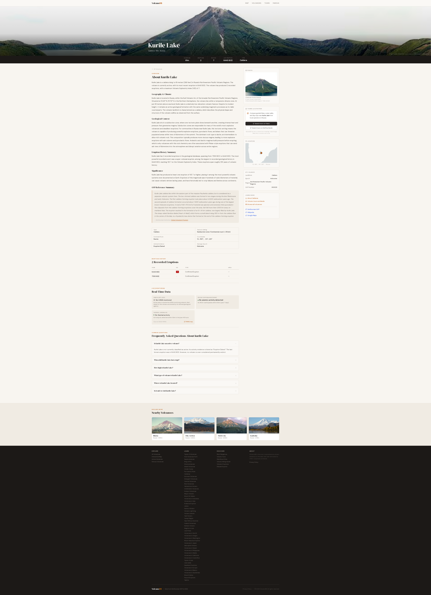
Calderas (187, 474)
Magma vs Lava (189, 528)
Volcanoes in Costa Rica (192, 558)
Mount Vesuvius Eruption (192, 541)
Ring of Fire (187, 462)
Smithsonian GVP (253, 209)
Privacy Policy (253, 462)
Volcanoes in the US (190, 533)
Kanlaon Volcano (189, 526)
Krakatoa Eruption (190, 503)
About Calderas (252, 198)
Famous (276, 3)
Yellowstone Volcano (190, 486)
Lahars (186, 506)
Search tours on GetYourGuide (262, 128)
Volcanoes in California (191, 555)
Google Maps (252, 215)
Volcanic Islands (189, 513)
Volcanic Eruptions (223, 464)
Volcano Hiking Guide (223, 462)
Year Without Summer (191, 521)
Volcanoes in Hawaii (190, 548)
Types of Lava (188, 560)
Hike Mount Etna (222, 459)
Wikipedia (250, 212)
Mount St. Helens (189, 496)
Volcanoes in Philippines (192, 550)
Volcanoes (256, 3)
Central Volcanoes (190, 481)
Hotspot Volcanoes (190, 491)
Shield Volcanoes (189, 466)
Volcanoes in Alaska (190, 553)
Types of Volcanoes (190, 454)
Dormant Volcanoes (190, 476)
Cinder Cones (188, 469)
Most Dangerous (222, 454)
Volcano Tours (221, 457)
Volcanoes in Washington (192, 538)
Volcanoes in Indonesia (191, 499)
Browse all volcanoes (254, 204)
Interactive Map (157, 457)
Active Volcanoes (157, 459)
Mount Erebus (188, 575)
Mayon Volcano (189, 494)
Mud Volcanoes (189, 484)
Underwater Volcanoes (191, 489)
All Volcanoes (158, 69)
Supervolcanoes (189, 459)
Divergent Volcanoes (190, 479)
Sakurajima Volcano (190, 545)
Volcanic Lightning (190, 511)
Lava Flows (187, 531)
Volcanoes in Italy (189, 501)
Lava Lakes (187, 563)
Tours (267, 3)
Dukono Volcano (189, 508)
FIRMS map (189, 322)
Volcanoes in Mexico (190, 570)
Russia (151, 40)
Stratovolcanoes (189, 464)
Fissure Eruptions (189, 578)
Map (247, 3)
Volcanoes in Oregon (190, 536)
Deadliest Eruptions (190, 565)
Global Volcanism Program (179, 220)
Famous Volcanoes (158, 462)
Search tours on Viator (262, 123)
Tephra (186, 580)
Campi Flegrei (188, 518)
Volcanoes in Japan (190, 543)
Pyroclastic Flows (189, 471)
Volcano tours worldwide (256, 201)
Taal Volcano (188, 516)
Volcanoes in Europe (190, 568)
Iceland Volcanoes (190, 523)
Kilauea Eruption (222, 466)
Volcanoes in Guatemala (192, 573)
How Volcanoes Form (190, 457)
